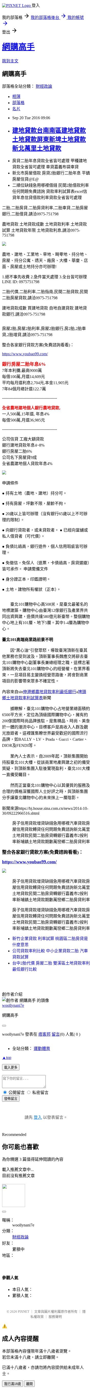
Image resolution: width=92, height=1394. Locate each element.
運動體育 (42, 1048)
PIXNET (23, 1311)
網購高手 (18, 46)
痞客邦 (44, 1034)
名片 (16, 109)
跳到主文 (10, 61)
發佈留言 (10, 1099)
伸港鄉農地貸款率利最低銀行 (49, 692)
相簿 (16, 96)
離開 (29, 1384)
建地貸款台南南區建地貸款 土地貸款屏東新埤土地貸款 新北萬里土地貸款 (49, 139)
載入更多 (10, 1067)
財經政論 (44, 86)
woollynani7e (13, 1005)
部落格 (18, 103)
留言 (56, 1034)
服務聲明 (55, 1317)
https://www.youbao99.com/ (25, 354)
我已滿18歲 (12, 1384)
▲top (6, 1057)
